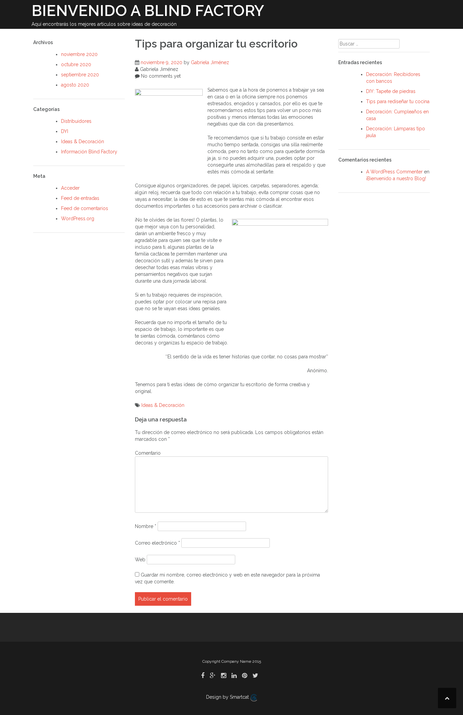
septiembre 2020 (80, 74)
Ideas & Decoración (82, 141)
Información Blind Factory (89, 151)
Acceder (70, 188)
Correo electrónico (157, 543)
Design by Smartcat (228, 697)
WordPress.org (77, 218)
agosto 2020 (75, 85)
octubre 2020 (76, 64)
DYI (64, 131)
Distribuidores (76, 121)
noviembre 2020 (79, 54)
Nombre (145, 526)
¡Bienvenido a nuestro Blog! (396, 178)
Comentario (148, 453)
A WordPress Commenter (394, 171)
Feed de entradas (80, 198)
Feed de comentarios (84, 208)
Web (140, 559)
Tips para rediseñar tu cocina (397, 101)
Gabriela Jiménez (210, 62)
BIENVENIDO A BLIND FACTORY (148, 11)
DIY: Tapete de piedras (391, 91)
